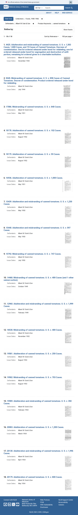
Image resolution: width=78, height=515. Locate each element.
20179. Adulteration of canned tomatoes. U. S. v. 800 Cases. (34, 477)
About (49, 13)
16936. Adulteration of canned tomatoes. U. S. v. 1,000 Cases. (34, 178)
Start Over (8, 19)
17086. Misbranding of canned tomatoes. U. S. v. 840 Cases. (33, 107)
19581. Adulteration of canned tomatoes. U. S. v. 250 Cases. (34, 353)
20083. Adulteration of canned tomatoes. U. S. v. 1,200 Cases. (35, 427)
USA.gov (46, 512)
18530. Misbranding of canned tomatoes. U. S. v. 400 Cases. (34, 330)
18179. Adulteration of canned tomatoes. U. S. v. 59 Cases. (33, 154)
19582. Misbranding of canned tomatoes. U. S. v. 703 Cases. (34, 377)
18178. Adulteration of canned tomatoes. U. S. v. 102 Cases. (33, 130)
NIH (35, 512)
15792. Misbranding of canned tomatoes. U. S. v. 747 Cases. (33, 254)
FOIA (42, 502)
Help (57, 13)
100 (66, 36)
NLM (31, 512)
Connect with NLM (10, 500)
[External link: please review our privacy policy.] (5, 504)
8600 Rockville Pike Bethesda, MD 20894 (29, 505)
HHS (39, 512)
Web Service (67, 13)
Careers (61, 505)
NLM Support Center (65, 500)
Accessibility (63, 502)
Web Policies (45, 500)
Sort (50, 36)
